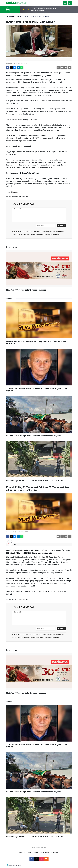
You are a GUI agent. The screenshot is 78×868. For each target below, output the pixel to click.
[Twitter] (11, 67)
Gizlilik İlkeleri (45, 852)
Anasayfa (11, 16)
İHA (15, 544)
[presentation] (13, 9)
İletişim (36, 852)
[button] (62, 67)
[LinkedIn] (18, 67)
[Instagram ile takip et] (41, 859)
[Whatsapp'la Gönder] (21, 67)
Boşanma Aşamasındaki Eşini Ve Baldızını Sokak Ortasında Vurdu (41, 9)
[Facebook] (7, 67)
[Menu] (65, 3)
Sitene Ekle (54, 852)
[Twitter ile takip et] (36, 859)
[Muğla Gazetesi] (16, 3)
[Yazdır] (58, 67)
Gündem (19, 16)
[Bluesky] (14, 67)
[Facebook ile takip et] (31, 859)
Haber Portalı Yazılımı (15, 865)
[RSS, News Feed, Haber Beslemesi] (46, 859)
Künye (29, 852)
